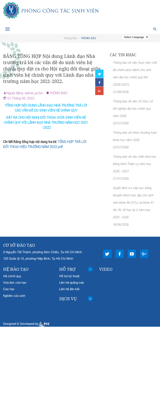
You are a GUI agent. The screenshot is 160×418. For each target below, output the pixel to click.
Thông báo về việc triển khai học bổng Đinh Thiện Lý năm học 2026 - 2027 (134, 164)
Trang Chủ (70, 38)
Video (105, 269)
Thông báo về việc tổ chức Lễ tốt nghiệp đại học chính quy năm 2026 (133, 108)
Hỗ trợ (67, 269)
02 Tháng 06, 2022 (20, 98)
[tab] (76, 269)
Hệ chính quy (12, 276)
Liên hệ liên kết (69, 289)
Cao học (9, 289)
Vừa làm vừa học (14, 282)
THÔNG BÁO (88, 38)
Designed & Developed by (21, 323)
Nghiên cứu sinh (14, 295)
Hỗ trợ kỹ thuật (69, 276)
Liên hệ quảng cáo (71, 282)
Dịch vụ (68, 298)
